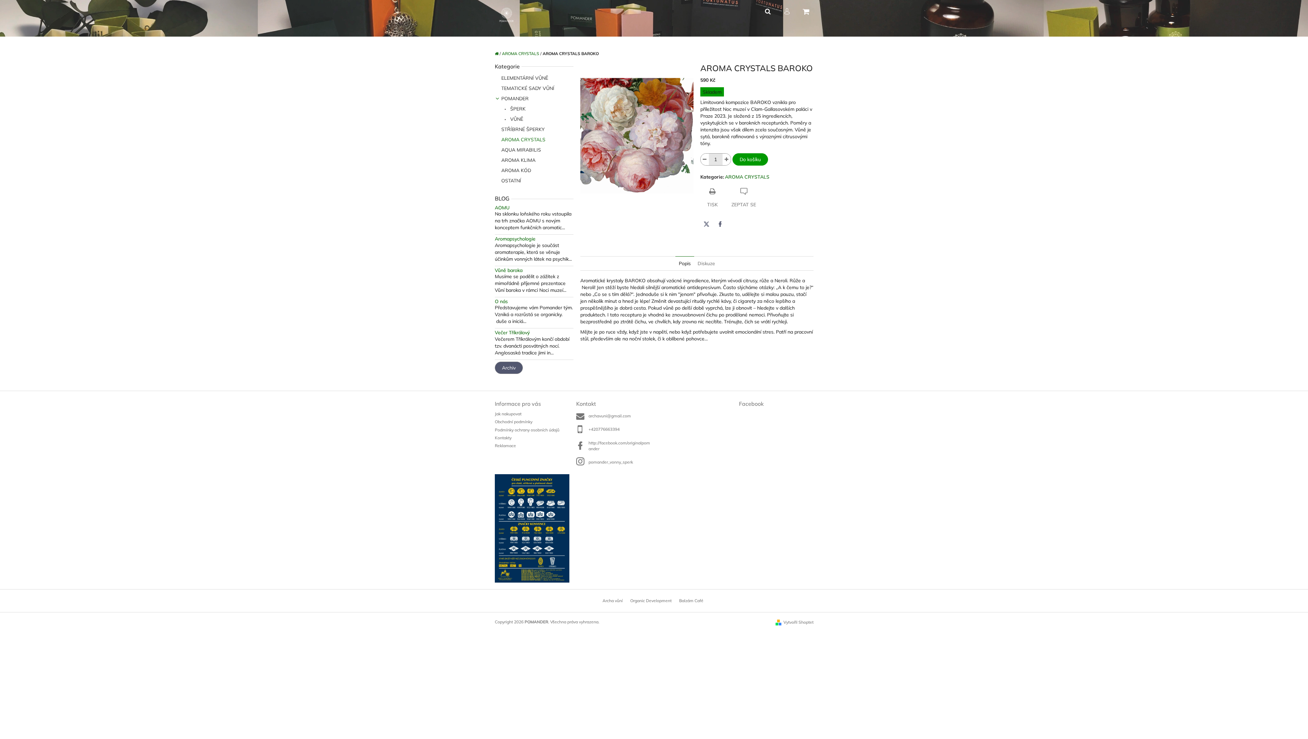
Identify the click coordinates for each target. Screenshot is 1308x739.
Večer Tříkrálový (512, 332)
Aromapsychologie (515, 239)
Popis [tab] (685, 263)
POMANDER (515, 98)
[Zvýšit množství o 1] (727, 159)
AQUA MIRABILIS (521, 150)
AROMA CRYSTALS (523, 140)
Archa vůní (613, 600)
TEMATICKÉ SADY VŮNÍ (527, 88)
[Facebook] (720, 224)
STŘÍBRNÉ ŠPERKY (523, 129)
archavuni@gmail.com (610, 415)
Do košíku (750, 159)
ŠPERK (517, 109)
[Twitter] (706, 224)
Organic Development (651, 600)
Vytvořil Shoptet (798, 622)
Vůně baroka (509, 270)
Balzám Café (691, 600)
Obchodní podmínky (513, 421)
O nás (501, 301)
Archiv (509, 368)
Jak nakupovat (508, 413)
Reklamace (505, 445)
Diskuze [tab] (706, 263)
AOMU (502, 207)
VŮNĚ (516, 119)
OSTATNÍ (511, 181)
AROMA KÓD (516, 170)
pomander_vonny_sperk (611, 462)
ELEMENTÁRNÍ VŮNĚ (524, 78)
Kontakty (503, 437)
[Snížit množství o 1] (705, 159)
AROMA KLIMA (518, 160)
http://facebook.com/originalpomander (619, 445)
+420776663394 (604, 429)
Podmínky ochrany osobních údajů (527, 429)
